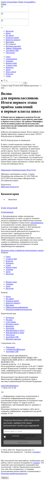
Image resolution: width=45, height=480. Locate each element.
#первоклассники (19, 170)
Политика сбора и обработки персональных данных (22, 250)
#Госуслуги (31, 170)
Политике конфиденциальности (14, 473)
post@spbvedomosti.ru (9, 386)
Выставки (10, 42)
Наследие (10, 31)
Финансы (10, 67)
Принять (5, 478)
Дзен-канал (10, 347)
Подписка (10, 318)
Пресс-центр (11, 72)
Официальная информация (17, 307)
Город (8, 57)
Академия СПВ (12, 50)
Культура (9, 74)
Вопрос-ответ (11, 63)
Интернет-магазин (13, 46)
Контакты (10, 326)
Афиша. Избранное (13, 48)
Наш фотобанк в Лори (15, 333)
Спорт (8, 76)
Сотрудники (11, 322)
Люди (8, 70)
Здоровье (9, 61)
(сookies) (36, 463)
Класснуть (14, 187)
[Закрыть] (2, 396)
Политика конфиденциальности (19, 309)
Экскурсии (10, 53)
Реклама (9, 320)
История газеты (12, 324)
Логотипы (10, 328)
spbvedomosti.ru (37, 223)
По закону (10, 35)
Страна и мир (11, 65)
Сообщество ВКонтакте (15, 349)
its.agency (37, 452)
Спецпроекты (11, 59)
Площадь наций (12, 38)
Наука (8, 33)
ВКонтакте (5, 187)
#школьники (6, 170)
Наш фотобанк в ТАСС (15, 330)
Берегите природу (13, 40)
